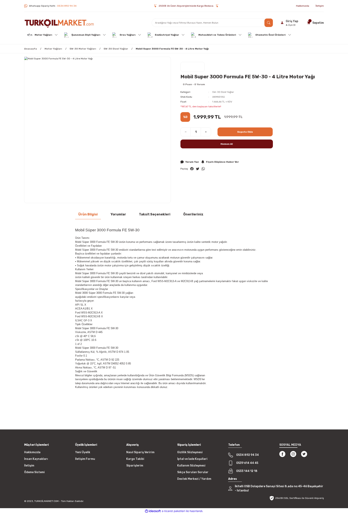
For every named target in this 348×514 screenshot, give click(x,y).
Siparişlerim (134, 465)
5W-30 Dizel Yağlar (223, 92)
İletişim (29, 465)
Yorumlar (118, 214)
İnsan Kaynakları (36, 459)
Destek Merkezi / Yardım (194, 479)
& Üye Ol (290, 25)
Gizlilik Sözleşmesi (190, 452)
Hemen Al (227, 144)
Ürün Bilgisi (88, 214)
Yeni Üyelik (82, 452)
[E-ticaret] (173, 511)
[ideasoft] (153, 511)
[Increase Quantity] (206, 132)
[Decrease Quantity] (186, 132)
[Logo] (59, 23)
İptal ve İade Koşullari (192, 459)
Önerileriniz (193, 214)
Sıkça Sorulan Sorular (192, 472)
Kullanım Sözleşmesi (191, 465)
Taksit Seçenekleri (154, 214)
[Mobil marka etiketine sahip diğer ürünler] (192, 67)
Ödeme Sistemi (34, 472)
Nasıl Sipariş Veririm (140, 452)
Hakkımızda (32, 452)
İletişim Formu (85, 459)
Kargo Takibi (135, 459)
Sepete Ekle (245, 131)
